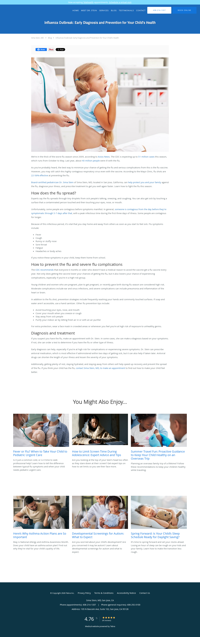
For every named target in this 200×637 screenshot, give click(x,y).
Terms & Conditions (103, 593)
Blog (50, 37)
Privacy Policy (84, 593)
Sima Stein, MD (37, 37)
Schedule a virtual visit (120, 2)
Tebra (112, 626)
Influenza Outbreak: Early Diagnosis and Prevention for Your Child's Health (87, 37)
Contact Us (144, 593)
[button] (184, 10)
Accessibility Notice (126, 593)
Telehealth (88, 2)
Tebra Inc (70, 593)
